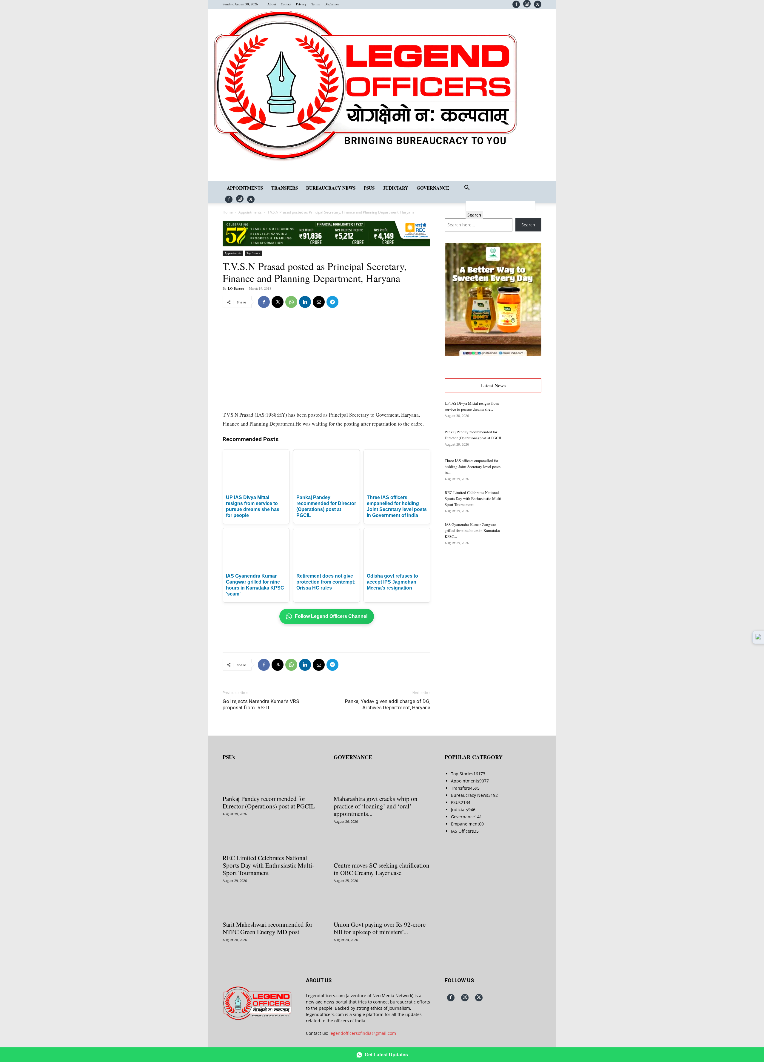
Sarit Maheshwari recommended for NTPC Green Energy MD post (267, 928)
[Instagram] (527, 3)
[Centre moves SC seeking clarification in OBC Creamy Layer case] (382, 847)
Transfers (284, 188)
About (271, 4)
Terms (315, 4)
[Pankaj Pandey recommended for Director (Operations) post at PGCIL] (526, 439)
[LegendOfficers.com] (365, 160)
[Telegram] (332, 302)
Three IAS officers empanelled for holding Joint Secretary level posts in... (472, 466)
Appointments (245, 188)
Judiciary (395, 188)
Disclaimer (331, 4)
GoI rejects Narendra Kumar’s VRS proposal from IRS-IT (261, 704)
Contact (286, 4)
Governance (433, 188)
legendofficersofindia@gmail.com (362, 1033)
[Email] (319, 302)
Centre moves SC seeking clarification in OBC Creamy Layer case (381, 869)
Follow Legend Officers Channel (331, 616)
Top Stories (253, 253)
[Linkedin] (305, 302)
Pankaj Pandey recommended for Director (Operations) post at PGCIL (269, 802)
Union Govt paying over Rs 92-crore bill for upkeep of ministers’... (380, 928)
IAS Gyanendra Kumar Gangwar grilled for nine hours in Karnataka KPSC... (472, 530)
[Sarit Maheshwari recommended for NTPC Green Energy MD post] (271, 906)
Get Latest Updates (386, 1054)
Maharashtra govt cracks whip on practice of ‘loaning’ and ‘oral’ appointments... (376, 806)
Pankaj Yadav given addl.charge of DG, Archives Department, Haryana (387, 704)
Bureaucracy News (330, 188)
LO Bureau (236, 288)
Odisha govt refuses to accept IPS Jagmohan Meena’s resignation (392, 581)
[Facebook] (516, 4)
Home (228, 212)
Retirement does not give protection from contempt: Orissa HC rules (325, 581)
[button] (467, 188)
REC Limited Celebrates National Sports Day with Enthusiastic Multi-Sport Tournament (474, 498)
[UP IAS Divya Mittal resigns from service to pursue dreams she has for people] (526, 410)
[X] (537, 4)
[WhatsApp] (291, 302)
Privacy (301, 4)
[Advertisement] (292, 328)
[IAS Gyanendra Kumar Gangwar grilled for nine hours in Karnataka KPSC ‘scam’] (526, 531)
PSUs (369, 188)
